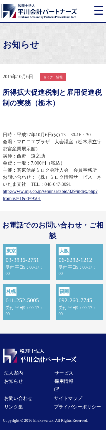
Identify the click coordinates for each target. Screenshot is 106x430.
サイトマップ (68, 398)
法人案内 (13, 372)
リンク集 (13, 406)
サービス (63, 372)
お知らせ (13, 381)
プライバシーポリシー (77, 406)
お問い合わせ (18, 398)
